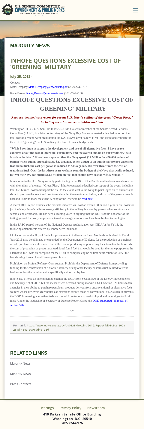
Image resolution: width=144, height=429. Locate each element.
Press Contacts (20, 384)
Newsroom (96, 408)
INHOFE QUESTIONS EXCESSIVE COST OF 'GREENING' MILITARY (65, 64)
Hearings (46, 408)
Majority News (30, 45)
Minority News (20, 374)
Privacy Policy (70, 408)
